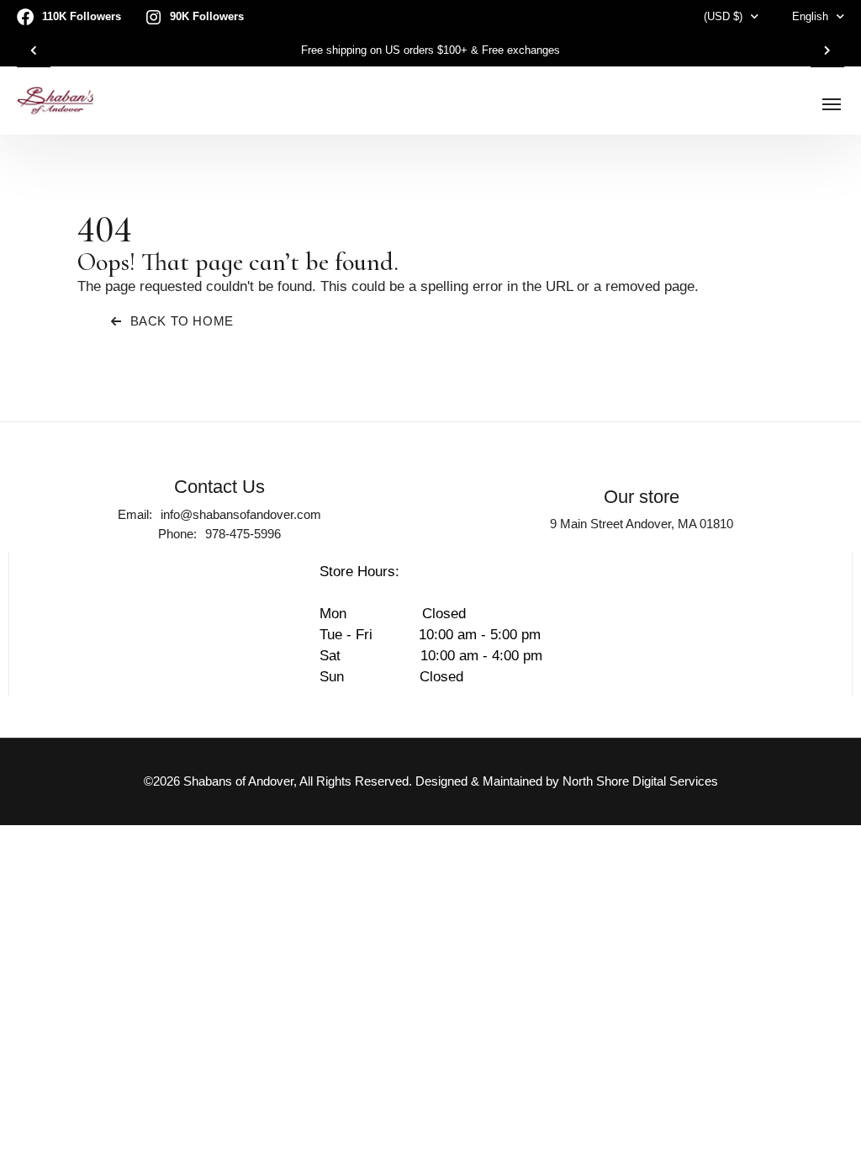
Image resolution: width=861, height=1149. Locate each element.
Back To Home (182, 321)
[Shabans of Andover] (55, 100)
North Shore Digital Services (640, 781)
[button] (33, 50)
